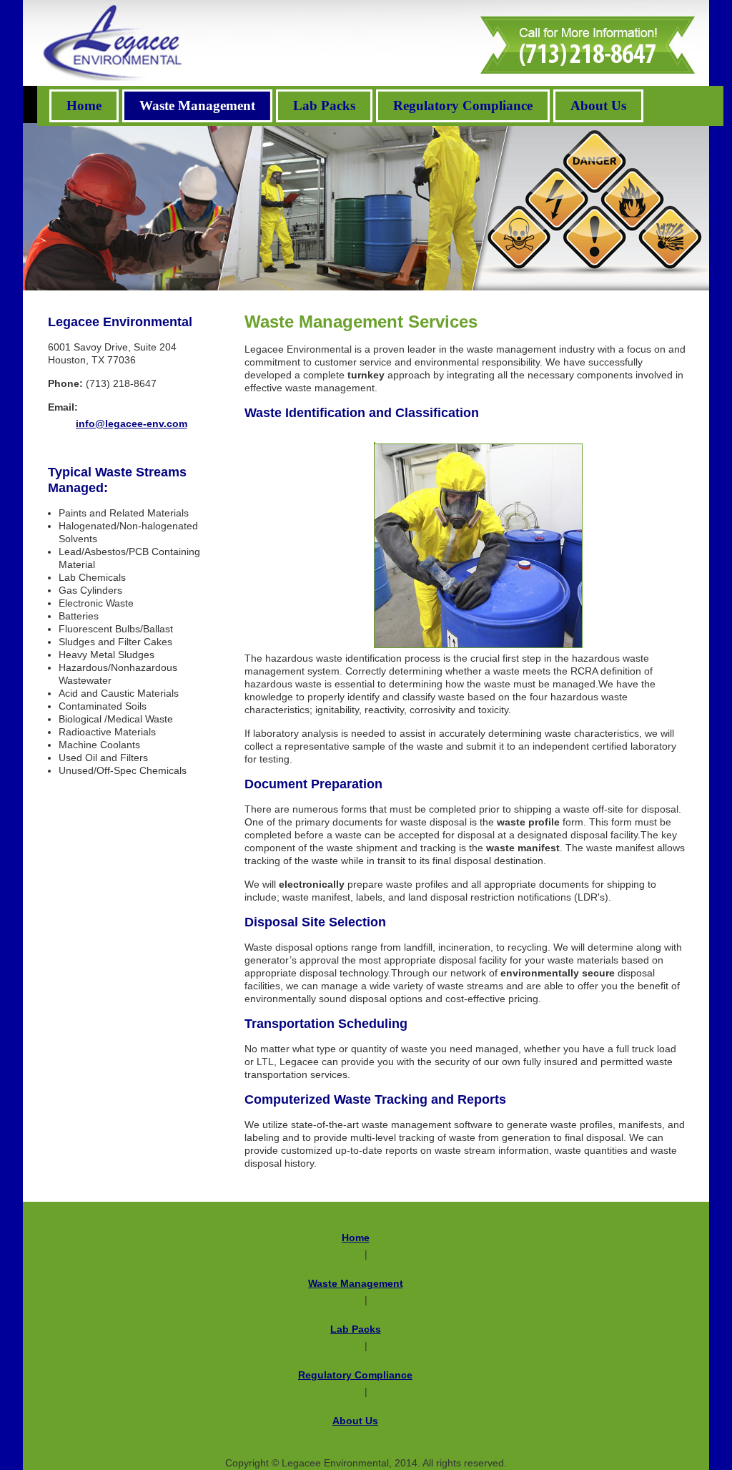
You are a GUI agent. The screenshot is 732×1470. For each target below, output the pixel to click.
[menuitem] (84, 105)
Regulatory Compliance (355, 1375)
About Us (355, 1420)
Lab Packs (355, 1329)
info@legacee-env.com (131, 423)
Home (356, 1237)
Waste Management (355, 1283)
